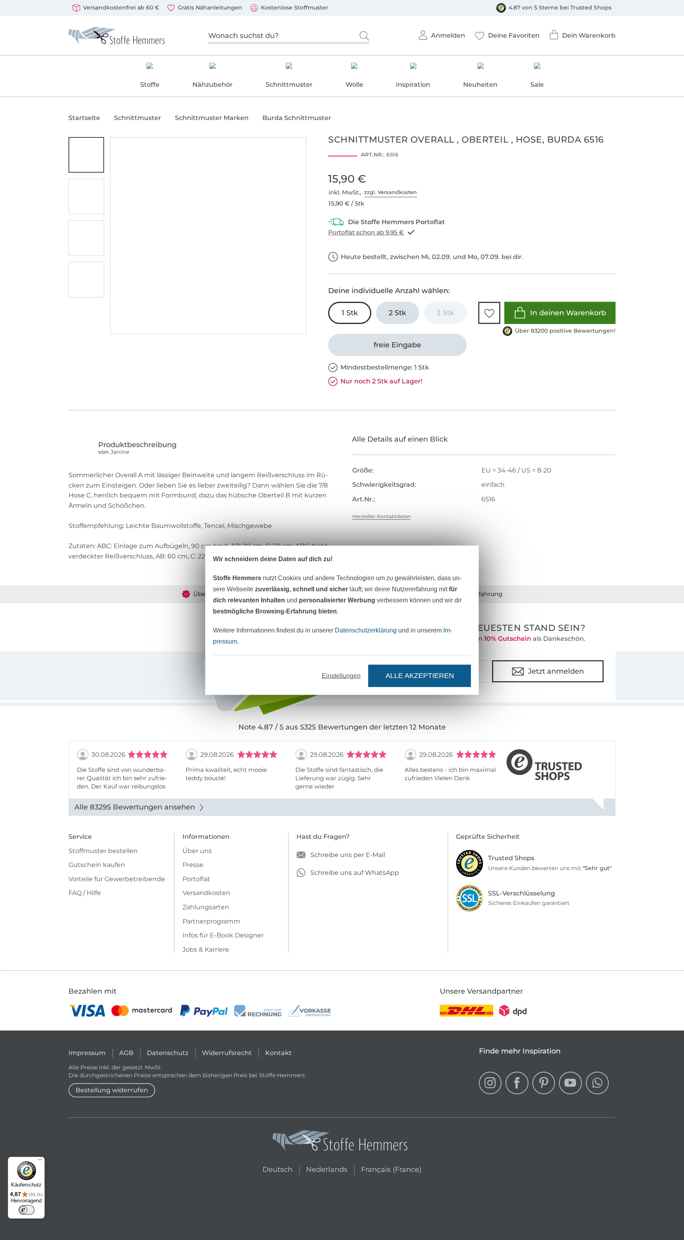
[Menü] (40, 1161)
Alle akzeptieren (420, 676)
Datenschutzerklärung (366, 630)
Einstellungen (341, 675)
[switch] (26, 1210)
